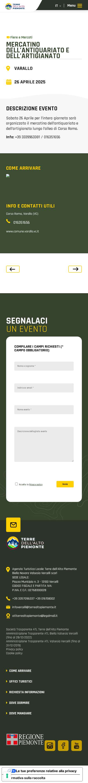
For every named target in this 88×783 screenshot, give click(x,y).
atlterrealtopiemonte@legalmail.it (35, 616)
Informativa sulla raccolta (25, 778)
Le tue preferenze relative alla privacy (46, 771)
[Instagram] (50, 745)
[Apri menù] (75, 5)
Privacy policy (35, 484)
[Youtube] (76, 745)
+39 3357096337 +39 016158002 (33, 598)
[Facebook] (63, 745)
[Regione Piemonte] (25, 740)
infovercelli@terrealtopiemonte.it (34, 607)
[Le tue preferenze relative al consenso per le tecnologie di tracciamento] (7, 776)
